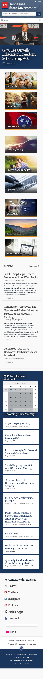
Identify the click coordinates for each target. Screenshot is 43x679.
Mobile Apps (15, 611)
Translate (21, 644)
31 (30, 390)
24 (11, 406)
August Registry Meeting (17, 423)
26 (20, 406)
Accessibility (29, 660)
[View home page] (5, 5)
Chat (32, 640)
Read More (11, 298)
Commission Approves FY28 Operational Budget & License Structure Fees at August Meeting (21, 311)
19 (20, 402)
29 (20, 390)
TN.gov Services (10, 654)
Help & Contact (19, 663)
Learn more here (10, 64)
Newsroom (33, 266)
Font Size (32, 644)
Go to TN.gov (39, 1)
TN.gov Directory (21, 654)
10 (11, 398)
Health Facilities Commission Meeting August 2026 (19, 547)
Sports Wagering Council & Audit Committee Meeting (18, 466)
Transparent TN (32, 654)
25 (15, 406)
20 (25, 402)
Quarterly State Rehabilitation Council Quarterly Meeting (20, 561)
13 (25, 398)
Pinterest (13, 605)
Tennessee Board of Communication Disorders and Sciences (20, 483)
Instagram (14, 598)
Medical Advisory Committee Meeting (20, 499)
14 (30, 398)
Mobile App (25, 657)
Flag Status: (18, 640)
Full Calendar (8, 379)
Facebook (13, 618)
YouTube (13, 592)
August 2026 (20, 383)
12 (20, 398)
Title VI (23, 660)
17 (11, 402)
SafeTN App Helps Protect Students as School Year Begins (21, 276)
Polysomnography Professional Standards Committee (21, 451)
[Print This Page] (40, 20)
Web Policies (17, 657)
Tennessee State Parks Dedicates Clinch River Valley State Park (20, 352)
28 (15, 390)
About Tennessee (15, 660)
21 (30, 402)
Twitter (12, 586)
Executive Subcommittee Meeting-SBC (17, 436)
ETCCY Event (12, 533)
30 (25, 390)
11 (15, 398)
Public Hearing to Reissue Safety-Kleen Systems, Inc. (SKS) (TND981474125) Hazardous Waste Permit (18, 517)
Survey (27, 663)
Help (12, 644)
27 (11, 390)
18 (15, 402)
